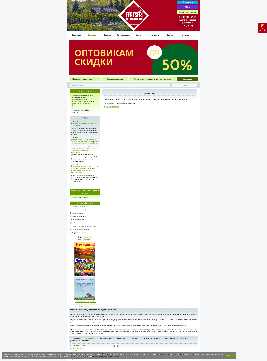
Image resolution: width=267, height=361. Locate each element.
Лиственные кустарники (80, 99)
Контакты (185, 35)
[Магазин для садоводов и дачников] (84, 288)
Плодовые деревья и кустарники (83, 101)
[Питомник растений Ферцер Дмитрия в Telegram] (192, 25)
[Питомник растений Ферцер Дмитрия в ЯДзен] (189, 25)
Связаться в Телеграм (78, 346)
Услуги (138, 35)
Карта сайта (74, 351)
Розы (73, 106)
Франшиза (92, 35)
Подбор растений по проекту (84, 79)
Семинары (187, 79)
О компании (76, 35)
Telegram (188, 2)
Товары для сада (77, 108)
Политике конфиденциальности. (213, 354)
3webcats (78, 359)
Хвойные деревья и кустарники (82, 95)
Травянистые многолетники (81, 104)
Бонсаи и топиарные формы (81, 110)
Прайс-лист (134, 338)
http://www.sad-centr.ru (111, 107)
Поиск (185, 85)
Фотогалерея (154, 35)
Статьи (170, 35)
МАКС (188, 7)
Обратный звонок (187, 12)
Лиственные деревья (79, 97)
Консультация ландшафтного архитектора (152, 79)
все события (75, 185)
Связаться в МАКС (77, 348)
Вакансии (107, 35)
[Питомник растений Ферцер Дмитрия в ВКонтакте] (185, 25)
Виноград (75, 112)
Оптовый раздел (123, 35)
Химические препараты (80, 197)
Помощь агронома (114, 79)
